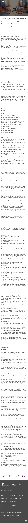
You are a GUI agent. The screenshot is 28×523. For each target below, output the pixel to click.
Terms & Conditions (21, 495)
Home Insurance (12, 495)
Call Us (9, 14)
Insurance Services (4, 498)
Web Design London (3, 518)
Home (2, 495)
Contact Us (18, 14)
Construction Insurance (13, 498)
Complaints (20, 498)
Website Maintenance (9, 518)
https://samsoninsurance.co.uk (7, 69)
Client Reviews (3, 504)
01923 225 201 (21, 1)
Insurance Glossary (4, 501)
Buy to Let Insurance (13, 501)
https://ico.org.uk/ (14, 315)
